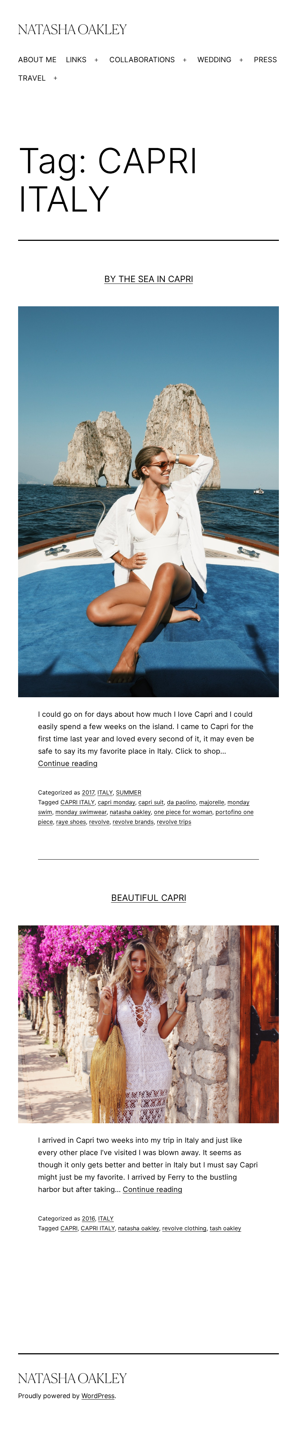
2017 (88, 792)
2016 (88, 1218)
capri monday (116, 802)
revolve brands (133, 821)
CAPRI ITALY (77, 802)
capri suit (151, 802)
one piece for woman (183, 811)
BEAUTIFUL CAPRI (148, 898)
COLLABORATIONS (142, 59)
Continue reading (67, 763)
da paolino (181, 802)
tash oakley (225, 1228)
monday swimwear (80, 811)
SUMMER (128, 792)
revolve (99, 821)
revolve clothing (184, 1228)
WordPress (97, 1396)
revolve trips (174, 821)
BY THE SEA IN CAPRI (148, 279)
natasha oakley (130, 811)
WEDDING (214, 59)
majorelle (211, 802)
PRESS (265, 59)
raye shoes (71, 821)
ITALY (105, 792)
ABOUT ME (37, 59)
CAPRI (69, 1228)
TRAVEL (32, 78)
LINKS (76, 59)
